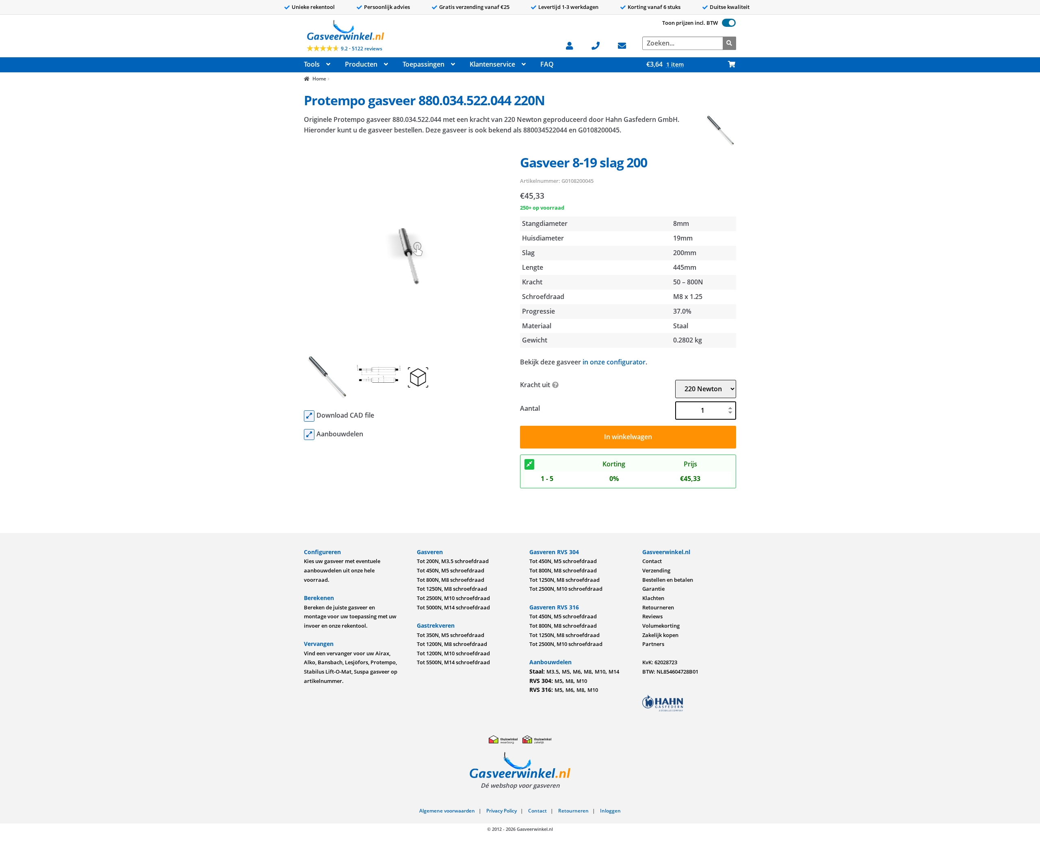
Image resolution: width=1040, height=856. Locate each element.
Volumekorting (661, 625)
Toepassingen (423, 64)
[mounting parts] (309, 434)
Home (319, 78)
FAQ (547, 64)
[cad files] (309, 416)
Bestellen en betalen (667, 579)
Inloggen (610, 810)
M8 (588, 671)
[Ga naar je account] (573, 45)
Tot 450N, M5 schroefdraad (450, 570)
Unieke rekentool (313, 7)
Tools (312, 64)
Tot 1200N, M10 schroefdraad (453, 653)
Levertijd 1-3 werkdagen (568, 7)
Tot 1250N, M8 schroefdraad (452, 588)
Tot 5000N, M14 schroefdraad (453, 607)
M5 (566, 671)
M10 (600, 671)
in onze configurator (614, 362)
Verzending (656, 570)
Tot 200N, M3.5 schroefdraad (453, 561)
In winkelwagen (628, 436)
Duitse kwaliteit (730, 7)
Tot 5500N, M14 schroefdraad (453, 662)
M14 (614, 671)
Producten (361, 64)
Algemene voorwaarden (447, 810)
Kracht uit (535, 384)
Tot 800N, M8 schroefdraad (450, 579)
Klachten (653, 598)
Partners (653, 644)
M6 (577, 671)
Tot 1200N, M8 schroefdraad (452, 644)
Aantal (530, 408)
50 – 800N (688, 281)
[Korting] (529, 464)
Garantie (653, 588)
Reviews (652, 616)
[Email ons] (625, 45)
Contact (652, 561)
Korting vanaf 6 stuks (654, 7)
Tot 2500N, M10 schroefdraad (453, 598)
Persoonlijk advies (387, 7)
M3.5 (552, 671)
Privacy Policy (501, 810)
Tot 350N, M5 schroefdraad (450, 635)
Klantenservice (492, 64)
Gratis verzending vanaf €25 (474, 7)
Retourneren (658, 607)
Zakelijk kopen (660, 635)
